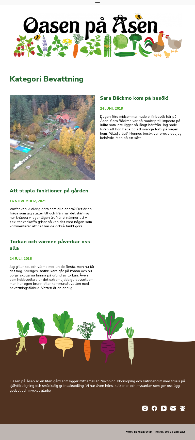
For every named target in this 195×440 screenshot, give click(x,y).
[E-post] (173, 408)
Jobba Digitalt (175, 432)
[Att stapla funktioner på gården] (52, 137)
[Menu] (97, 2)
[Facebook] (154, 408)
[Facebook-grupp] (182, 408)
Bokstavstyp (143, 432)
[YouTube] (164, 408)
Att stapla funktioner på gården (49, 190)
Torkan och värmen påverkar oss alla (50, 245)
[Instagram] (145, 408)
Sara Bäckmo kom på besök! (134, 98)
